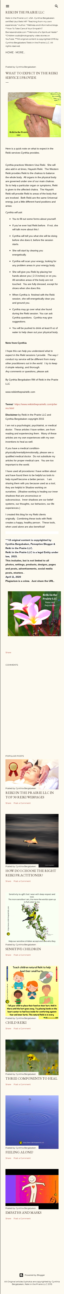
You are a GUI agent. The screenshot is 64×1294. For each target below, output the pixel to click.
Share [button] (8, 652)
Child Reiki (15, 1022)
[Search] (56, 5)
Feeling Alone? (19, 1152)
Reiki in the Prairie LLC (24, 12)
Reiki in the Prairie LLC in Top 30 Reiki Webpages (29, 794)
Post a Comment (22, 803)
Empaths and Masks (23, 1212)
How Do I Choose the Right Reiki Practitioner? (30, 872)
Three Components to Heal (31, 1078)
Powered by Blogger (35, 1275)
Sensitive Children (23, 949)
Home (9, 52)
